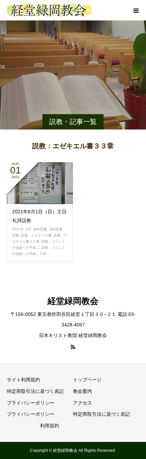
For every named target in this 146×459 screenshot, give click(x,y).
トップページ (87, 379)
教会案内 (82, 391)
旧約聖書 (55, 229)
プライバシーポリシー (30, 403)
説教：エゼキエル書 (36, 235)
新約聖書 (40, 229)
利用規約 (49, 425)
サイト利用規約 (23, 379)
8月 (28, 229)
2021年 (18, 229)
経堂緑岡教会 (73, 301)
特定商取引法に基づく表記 (35, 391)
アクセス (82, 403)
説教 (15, 235)
